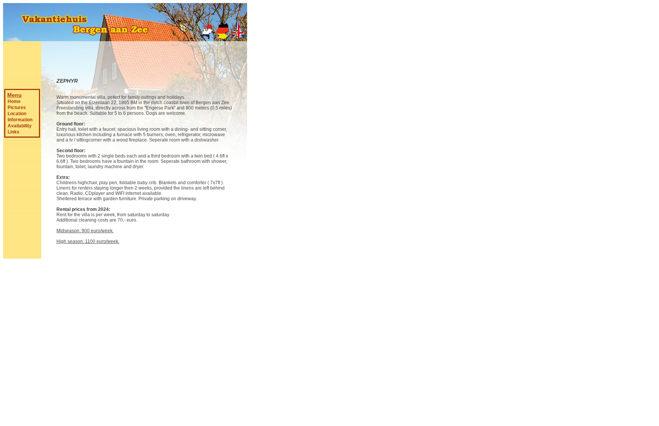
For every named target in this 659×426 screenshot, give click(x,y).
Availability (20, 126)
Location (17, 113)
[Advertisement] (270, 130)
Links (13, 132)
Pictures (17, 107)
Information (20, 119)
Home (14, 101)
